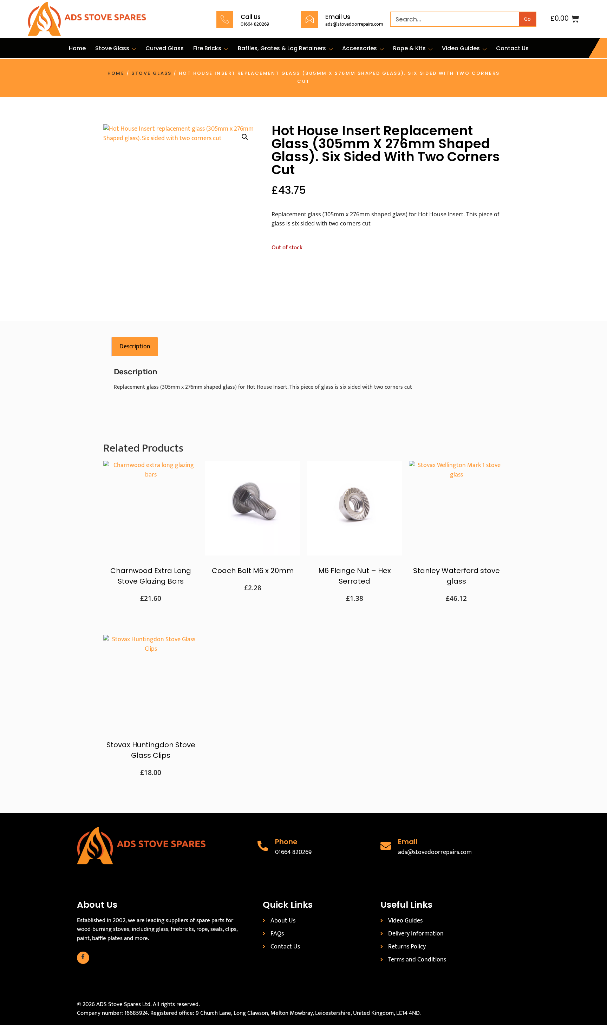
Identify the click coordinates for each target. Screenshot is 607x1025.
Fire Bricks (207, 48)
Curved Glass (164, 48)
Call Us (251, 17)
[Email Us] (309, 19)
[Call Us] (225, 19)
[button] (245, 137)
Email (407, 842)
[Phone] (262, 846)
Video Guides (461, 48)
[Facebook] (83, 958)
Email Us (337, 17)
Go (527, 19)
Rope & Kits (409, 48)
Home (77, 48)
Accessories (359, 48)
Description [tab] (134, 346)
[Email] (385, 846)
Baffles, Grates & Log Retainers (282, 48)
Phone (286, 842)
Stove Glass (112, 48)
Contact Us (512, 48)
